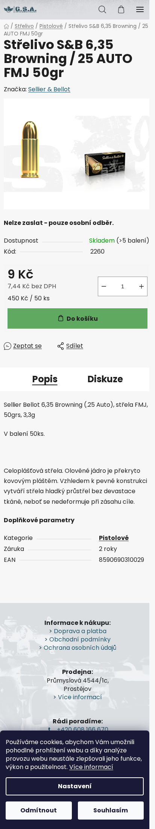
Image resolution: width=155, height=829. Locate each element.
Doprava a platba (80, 631)
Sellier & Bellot (49, 89)
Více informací (91, 767)
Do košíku (82, 318)
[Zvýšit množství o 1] (141, 286)
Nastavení (75, 786)
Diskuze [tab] (105, 379)
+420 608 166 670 (82, 730)
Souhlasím (110, 810)
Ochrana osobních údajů (80, 648)
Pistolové (114, 538)
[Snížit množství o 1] (103, 286)
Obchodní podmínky (80, 639)
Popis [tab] (45, 379)
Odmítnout (38, 810)
